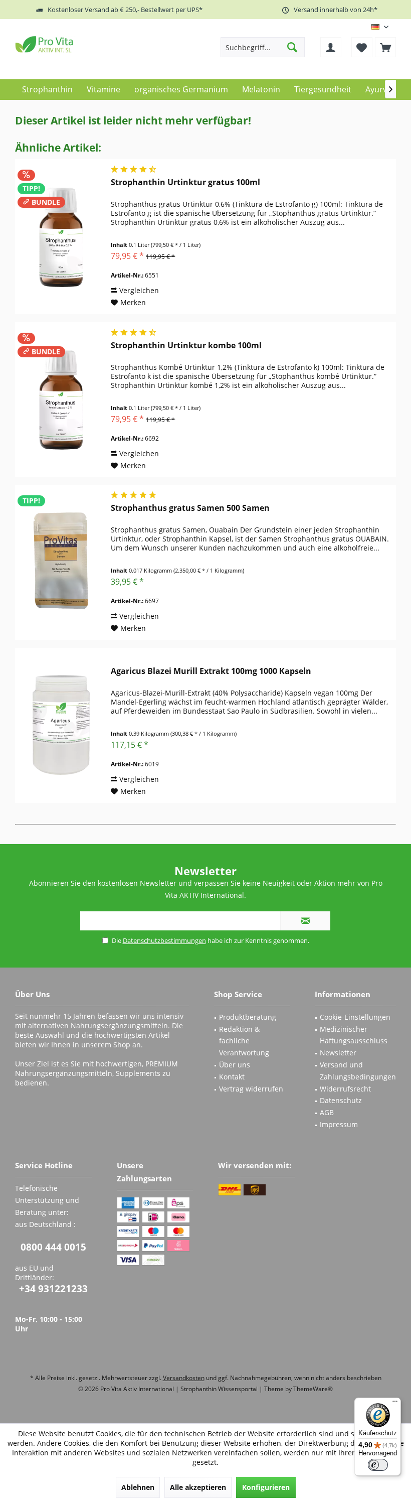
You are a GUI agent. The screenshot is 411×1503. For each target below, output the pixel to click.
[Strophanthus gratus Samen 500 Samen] (61, 562)
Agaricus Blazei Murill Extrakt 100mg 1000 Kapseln (211, 671)
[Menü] (395, 1404)
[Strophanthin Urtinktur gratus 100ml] (61, 237)
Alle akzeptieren (198, 1487)
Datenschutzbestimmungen (164, 940)
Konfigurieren (266, 1487)
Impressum (339, 1124)
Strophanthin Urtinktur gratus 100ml (185, 182)
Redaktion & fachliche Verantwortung (244, 1041)
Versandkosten (183, 1378)
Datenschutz (341, 1100)
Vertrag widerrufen (251, 1089)
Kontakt (232, 1076)
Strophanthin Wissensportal (219, 1389)
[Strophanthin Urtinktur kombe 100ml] (61, 400)
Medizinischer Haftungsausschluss (353, 1035)
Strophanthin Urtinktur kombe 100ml (186, 345)
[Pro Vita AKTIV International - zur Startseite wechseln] (87, 44)
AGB (327, 1112)
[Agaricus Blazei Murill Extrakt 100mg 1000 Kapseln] (61, 725)
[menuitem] (385, 47)
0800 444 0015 (53, 1247)
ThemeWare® (313, 1389)
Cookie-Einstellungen (355, 1017)
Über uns (234, 1064)
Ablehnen (137, 1487)
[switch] (378, 1465)
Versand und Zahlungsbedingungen (358, 1070)
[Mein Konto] (330, 47)
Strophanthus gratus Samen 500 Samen (190, 508)
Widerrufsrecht (345, 1089)
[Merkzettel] (361, 47)
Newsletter (338, 1052)
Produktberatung (247, 1017)
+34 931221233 (53, 1288)
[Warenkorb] (385, 47)
